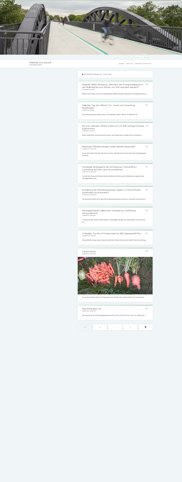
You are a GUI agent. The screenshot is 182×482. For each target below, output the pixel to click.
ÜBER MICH (129, 63)
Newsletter (121, 63)
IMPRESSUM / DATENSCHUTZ (143, 63)
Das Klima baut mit (91, 309)
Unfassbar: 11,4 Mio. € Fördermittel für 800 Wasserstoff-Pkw (111, 233)
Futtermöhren (89, 251)
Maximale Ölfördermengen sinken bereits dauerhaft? (108, 146)
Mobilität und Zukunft (40, 62)
